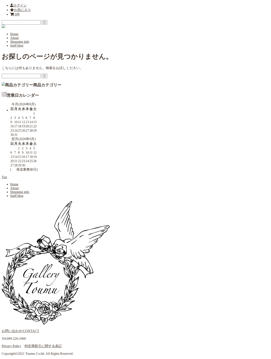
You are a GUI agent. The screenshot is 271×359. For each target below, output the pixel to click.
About (14, 38)
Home (14, 34)
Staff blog (16, 45)
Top (4, 177)
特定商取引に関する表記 (43, 346)
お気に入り (22, 10)
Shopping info (19, 41)
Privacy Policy (11, 346)
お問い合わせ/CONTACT (20, 331)
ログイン (20, 5)
